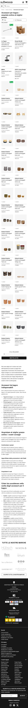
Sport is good (18, 672)
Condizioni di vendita (6, 648)
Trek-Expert (17, 676)
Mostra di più (14, 358)
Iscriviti (22, 695)
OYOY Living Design (20, 69)
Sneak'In (17, 669)
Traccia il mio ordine (6, 636)
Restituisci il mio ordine (7, 637)
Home (2, 9)
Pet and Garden (19, 665)
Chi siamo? (4, 644)
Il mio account (4, 632)
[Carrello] (26, 2)
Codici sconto (4, 639)
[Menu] (1, 6)
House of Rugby (5, 677)
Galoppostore (4, 672)
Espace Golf (4, 669)
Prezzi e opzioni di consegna (8, 655)
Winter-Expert (18, 683)
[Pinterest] (14, 705)
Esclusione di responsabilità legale (10, 651)
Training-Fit (17, 674)
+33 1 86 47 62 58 (14, 591)
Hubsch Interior (5, 98)
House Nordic (18, 41)
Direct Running (5, 665)
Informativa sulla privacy (7, 656)
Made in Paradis (5, 681)
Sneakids (17, 671)
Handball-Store (5, 676)
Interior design (9, 9)
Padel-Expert (18, 662)
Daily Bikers (4, 664)
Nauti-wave (4, 683)
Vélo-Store (17, 681)
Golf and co (4, 674)
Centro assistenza (5, 634)
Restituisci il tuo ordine (14, 613)
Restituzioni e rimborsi (6, 650)
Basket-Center (4, 662)
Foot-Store (4, 671)
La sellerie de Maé (6, 679)
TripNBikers (18, 679)
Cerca (7, 6)
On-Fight (3, 684)
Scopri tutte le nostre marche (14, 574)
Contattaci (14, 587)
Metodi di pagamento (6, 653)
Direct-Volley (4, 667)
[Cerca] (5, 6)
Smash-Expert (18, 667)
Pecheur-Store (18, 664)
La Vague (4, 41)
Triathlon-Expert (19, 677)
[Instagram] (10, 705)
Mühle (3, 69)
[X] (17, 705)
